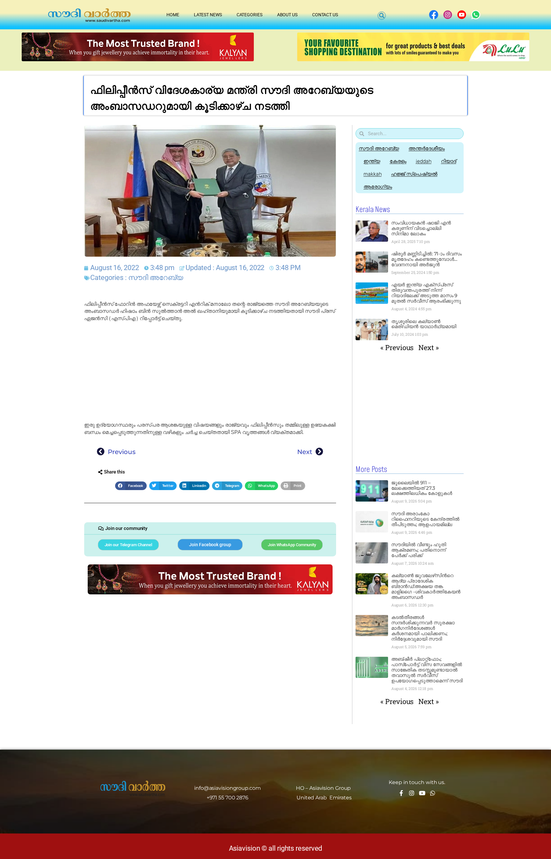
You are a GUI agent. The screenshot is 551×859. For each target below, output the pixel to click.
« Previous (397, 347)
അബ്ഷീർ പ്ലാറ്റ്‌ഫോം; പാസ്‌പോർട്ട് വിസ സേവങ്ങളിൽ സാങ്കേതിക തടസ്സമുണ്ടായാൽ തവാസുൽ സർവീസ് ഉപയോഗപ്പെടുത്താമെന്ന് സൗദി (427, 670)
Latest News (208, 14)
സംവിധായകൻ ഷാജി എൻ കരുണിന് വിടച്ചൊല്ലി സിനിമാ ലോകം (421, 228)
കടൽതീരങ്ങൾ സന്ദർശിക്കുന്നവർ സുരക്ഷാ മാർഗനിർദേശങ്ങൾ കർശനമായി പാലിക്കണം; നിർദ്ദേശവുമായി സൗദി (423, 628)
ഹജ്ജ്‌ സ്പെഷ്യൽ (414, 174)
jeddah (423, 161)
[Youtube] (422, 793)
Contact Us (325, 14)
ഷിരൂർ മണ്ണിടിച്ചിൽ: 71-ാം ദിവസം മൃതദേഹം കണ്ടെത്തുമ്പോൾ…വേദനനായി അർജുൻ (426, 259)
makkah (372, 174)
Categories (249, 14)
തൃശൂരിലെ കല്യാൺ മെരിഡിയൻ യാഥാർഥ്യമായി (424, 324)
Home (172, 14)
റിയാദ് (448, 161)
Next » (428, 347)
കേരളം (398, 161)
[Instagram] (412, 793)
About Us (287, 14)
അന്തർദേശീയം (426, 148)
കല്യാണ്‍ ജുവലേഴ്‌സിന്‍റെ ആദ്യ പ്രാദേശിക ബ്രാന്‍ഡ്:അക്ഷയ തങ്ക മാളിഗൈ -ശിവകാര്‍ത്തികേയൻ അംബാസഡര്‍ (426, 586)
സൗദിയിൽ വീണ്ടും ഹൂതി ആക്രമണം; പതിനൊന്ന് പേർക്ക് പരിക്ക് (418, 549)
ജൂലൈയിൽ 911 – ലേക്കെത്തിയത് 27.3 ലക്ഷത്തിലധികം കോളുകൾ (421, 488)
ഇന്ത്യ (372, 161)
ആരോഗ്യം (378, 187)
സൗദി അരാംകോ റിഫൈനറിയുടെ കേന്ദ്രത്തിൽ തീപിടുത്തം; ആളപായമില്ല (425, 518)
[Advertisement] (210, 371)
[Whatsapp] (433, 793)
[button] (382, 15)
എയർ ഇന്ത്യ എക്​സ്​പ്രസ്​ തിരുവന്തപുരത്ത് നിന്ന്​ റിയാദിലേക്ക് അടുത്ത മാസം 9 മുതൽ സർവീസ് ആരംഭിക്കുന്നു (427, 293)
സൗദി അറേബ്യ (155, 278)
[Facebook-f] (401, 793)
